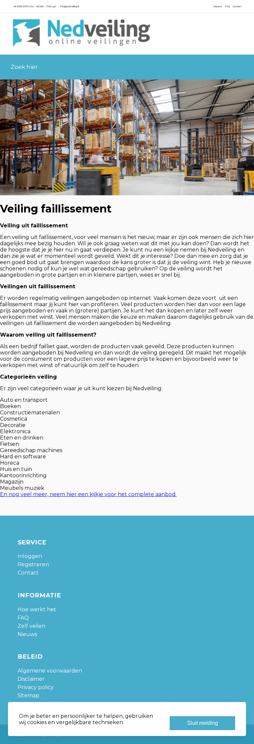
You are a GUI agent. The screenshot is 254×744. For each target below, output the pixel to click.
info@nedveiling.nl (69, 6)
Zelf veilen (31, 626)
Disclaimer (31, 679)
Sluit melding (202, 723)
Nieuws (217, 6)
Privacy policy (36, 687)
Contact (237, 6)
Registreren (33, 564)
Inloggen (30, 556)
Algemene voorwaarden (50, 671)
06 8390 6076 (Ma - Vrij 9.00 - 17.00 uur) (35, 6)
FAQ (227, 6)
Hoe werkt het (37, 609)
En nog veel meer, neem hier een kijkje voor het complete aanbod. (88, 494)
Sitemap (28, 695)
